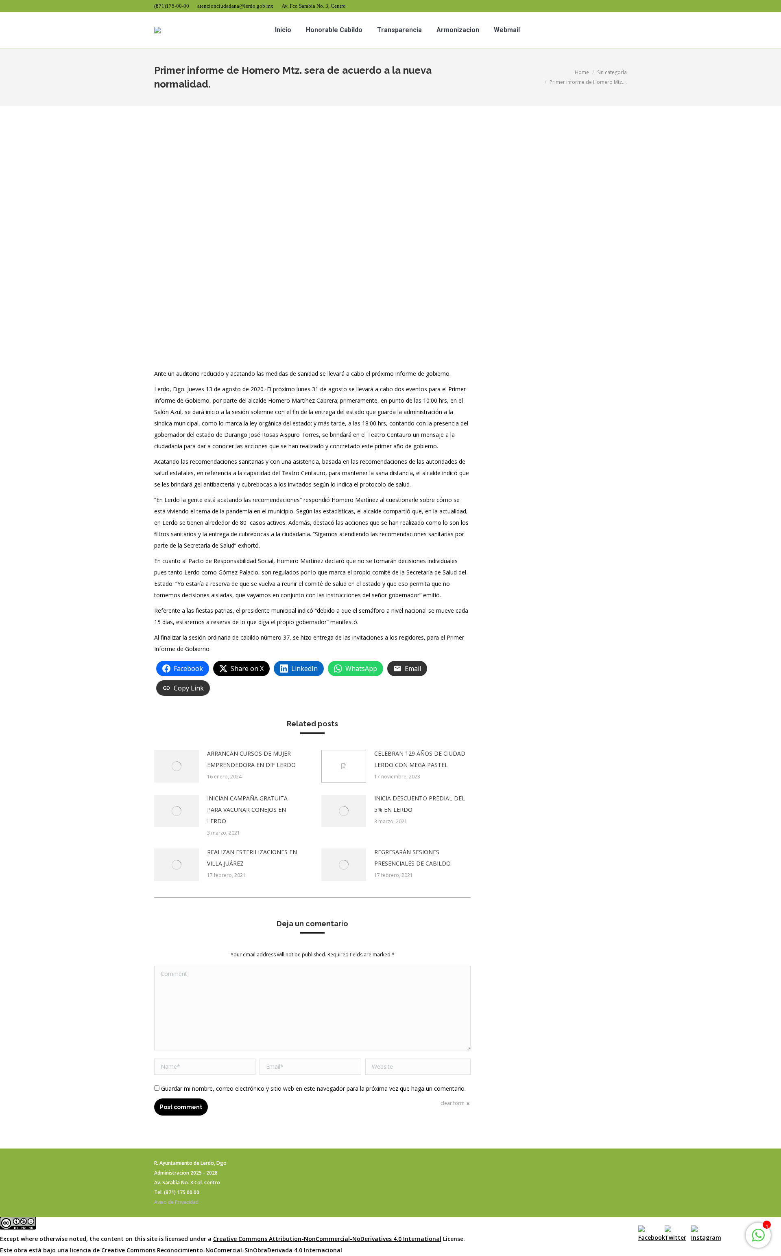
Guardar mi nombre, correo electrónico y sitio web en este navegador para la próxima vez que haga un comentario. (313, 1088)
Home (582, 72)
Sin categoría (612, 72)
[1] (758, 1239)
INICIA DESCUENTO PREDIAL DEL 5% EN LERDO (419, 803)
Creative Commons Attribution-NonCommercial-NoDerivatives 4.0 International (327, 1239)
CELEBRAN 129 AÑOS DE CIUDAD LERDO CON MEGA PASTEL (419, 759)
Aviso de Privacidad (176, 1202)
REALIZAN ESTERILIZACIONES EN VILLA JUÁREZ (252, 857)
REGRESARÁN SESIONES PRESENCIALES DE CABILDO (412, 857)
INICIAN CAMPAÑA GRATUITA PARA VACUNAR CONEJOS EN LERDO (247, 809)
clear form (453, 1103)
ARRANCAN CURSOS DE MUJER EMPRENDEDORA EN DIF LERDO (251, 759)
